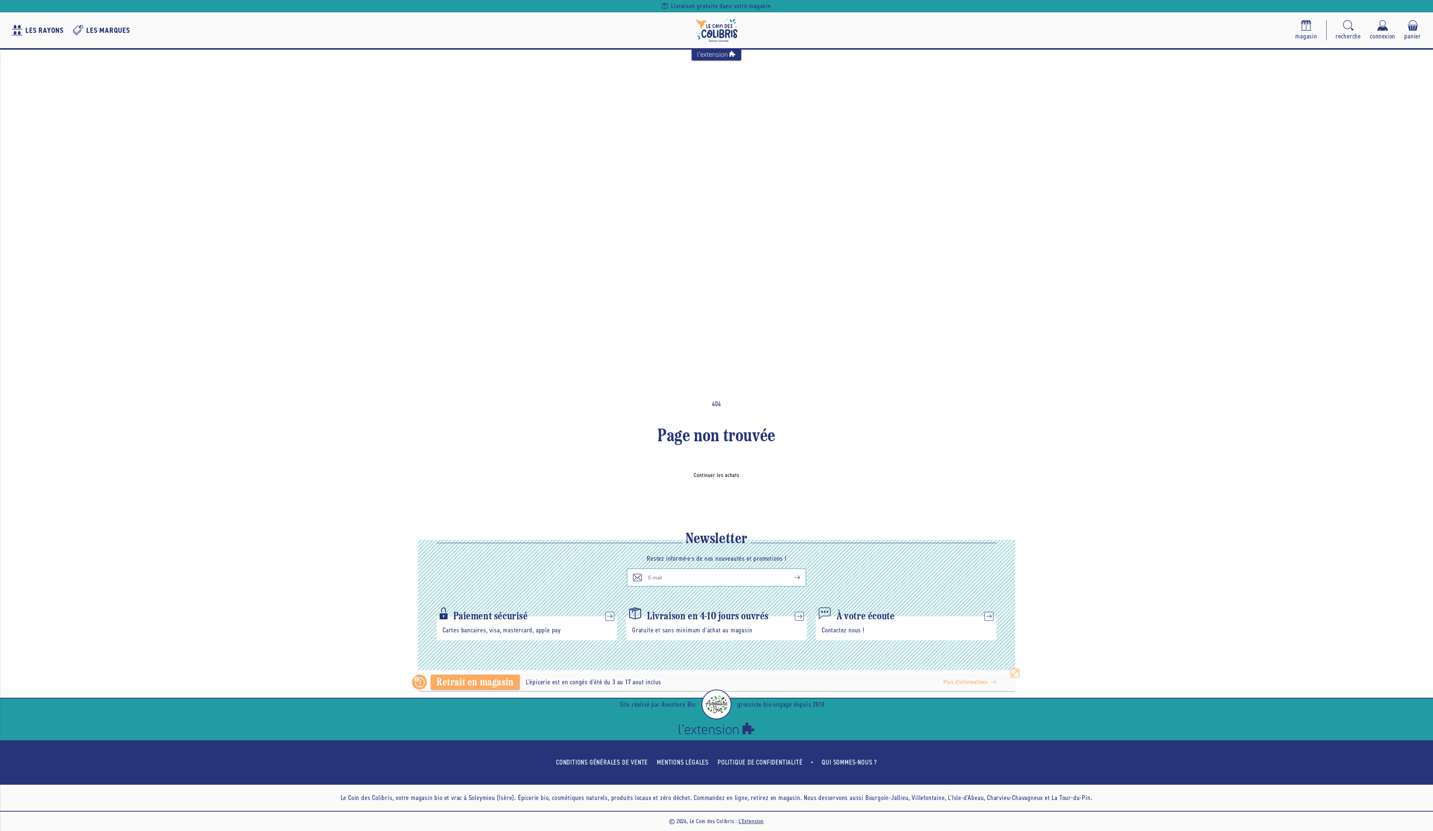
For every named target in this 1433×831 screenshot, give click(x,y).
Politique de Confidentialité (760, 762)
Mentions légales (683, 762)
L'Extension (751, 821)
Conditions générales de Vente (602, 762)
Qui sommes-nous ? (849, 762)
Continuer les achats (717, 475)
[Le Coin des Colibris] (716, 30)
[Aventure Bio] (716, 704)
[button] (1348, 30)
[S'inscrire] (791, 577)
